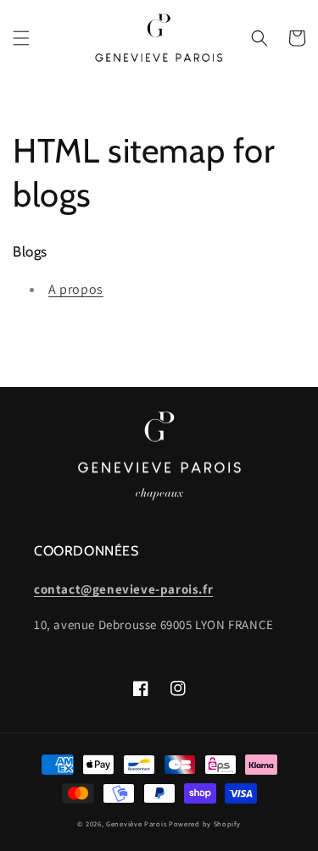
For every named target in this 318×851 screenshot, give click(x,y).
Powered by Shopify (205, 823)
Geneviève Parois (136, 823)
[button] (21, 38)
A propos (75, 289)
